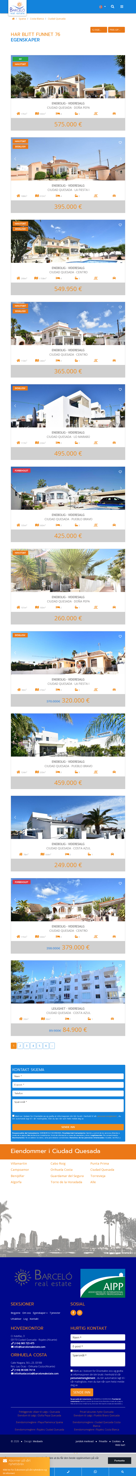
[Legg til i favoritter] (120, 60)
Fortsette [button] (119, 1460)
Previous (15, 76)
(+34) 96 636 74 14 (24, 1369)
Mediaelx (38, 1441)
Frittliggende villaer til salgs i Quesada (39, 1411)
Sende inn (68, 1127)
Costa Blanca (37, 18)
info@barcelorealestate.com (29, 1346)
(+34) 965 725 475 (24, 1343)
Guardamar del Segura (67, 1176)
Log (25, 1318)
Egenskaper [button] (39, 1312)
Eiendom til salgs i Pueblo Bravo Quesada (97, 1415)
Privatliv (103, 1441)
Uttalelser (16, 1318)
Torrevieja (97, 1176)
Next (121, 76)
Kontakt (34, 1318)
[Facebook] (73, 1312)
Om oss (26, 1312)
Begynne (15, 1312)
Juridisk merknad (85, 1441)
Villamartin (19, 1163)
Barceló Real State (17, 8)
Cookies (116, 1441)
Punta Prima (99, 1163)
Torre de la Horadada (66, 1182)
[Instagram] (79, 1312)
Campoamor (20, 1169)
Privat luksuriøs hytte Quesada (96, 1411)
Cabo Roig (58, 1163)
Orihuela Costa (62, 1169)
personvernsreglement (107, 1116)
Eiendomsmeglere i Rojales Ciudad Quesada (39, 1429)
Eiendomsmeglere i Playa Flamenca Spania (39, 1422)
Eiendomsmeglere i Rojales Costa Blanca (96, 1429)
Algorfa (16, 1182)
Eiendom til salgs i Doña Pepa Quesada (39, 1415)
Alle (93, 1182)
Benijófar (17, 1176)
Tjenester (55, 1312)
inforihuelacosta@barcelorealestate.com (36, 1373)
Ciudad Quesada (57, 18)
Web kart (120, 1444)
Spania (22, 18)
